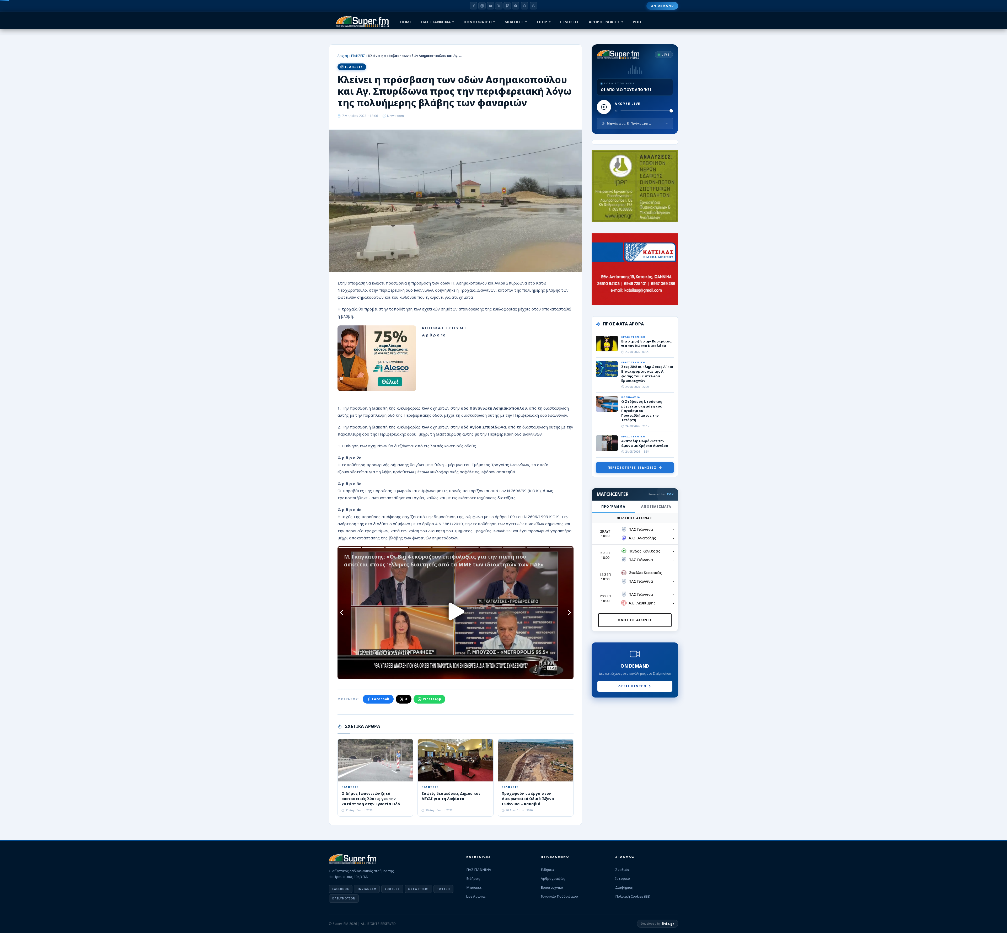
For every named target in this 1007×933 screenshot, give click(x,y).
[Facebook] (473, 5)
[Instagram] (482, 5)
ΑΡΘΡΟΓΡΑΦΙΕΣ (604, 21)
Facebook (380, 699)
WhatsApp (432, 699)
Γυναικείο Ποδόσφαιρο (559, 896)
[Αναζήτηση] (524, 5)
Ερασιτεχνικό (552, 887)
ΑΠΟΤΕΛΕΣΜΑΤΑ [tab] (656, 506)
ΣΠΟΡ (542, 21)
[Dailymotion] (515, 5)
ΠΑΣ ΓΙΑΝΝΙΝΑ (436, 21)
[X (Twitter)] (498, 5)
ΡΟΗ (637, 21)
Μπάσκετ (474, 887)
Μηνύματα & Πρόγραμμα (629, 123)
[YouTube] (490, 5)
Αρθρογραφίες (553, 878)
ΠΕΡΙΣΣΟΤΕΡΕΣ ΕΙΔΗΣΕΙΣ (632, 467)
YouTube (392, 889)
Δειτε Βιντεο (632, 686)
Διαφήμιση (624, 887)
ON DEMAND (662, 6)
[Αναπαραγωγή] (604, 107)
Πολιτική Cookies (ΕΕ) (632, 896)
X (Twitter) (418, 889)
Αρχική (343, 55)
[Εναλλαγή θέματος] (533, 5)
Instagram (366, 889)
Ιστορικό (622, 878)
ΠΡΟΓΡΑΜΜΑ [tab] (613, 506)
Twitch (443, 889)
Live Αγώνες (476, 896)
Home (406, 21)
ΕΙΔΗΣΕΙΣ (569, 21)
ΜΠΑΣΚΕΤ (514, 21)
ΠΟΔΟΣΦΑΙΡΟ (478, 21)
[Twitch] (507, 5)
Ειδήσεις (473, 878)
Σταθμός (622, 869)
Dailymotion (343, 898)
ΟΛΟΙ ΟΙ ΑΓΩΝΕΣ (635, 620)
